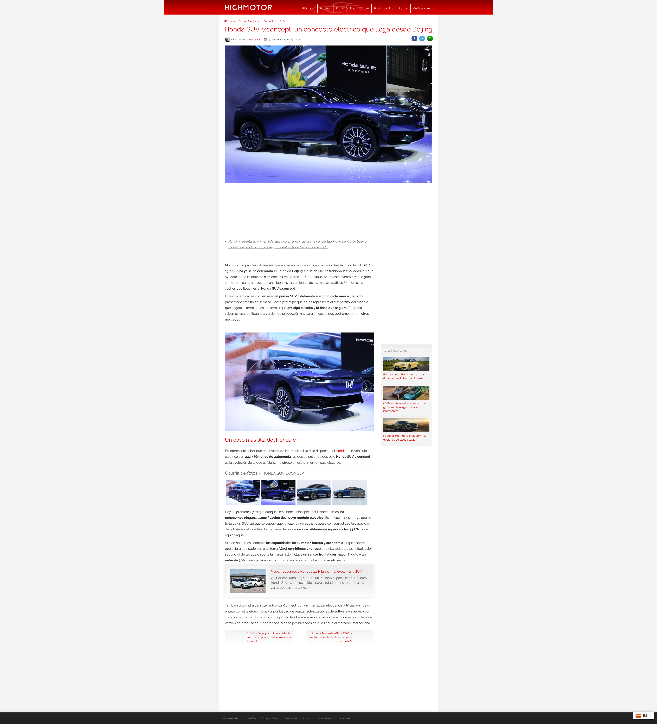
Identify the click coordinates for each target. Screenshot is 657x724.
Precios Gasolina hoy (231, 718)
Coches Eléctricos (249, 21)
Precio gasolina (384, 8)
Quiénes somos (423, 8)
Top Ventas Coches (270, 718)
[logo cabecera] (248, 7)
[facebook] (414, 38)
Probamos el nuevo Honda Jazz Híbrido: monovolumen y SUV (316, 571)
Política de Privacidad (324, 718)
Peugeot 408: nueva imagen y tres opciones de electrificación (404, 437)
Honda (231, 21)
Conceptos (269, 21)
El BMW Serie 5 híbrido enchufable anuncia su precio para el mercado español (269, 637)
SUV (282, 21)
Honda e (342, 451)
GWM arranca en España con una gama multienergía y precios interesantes (404, 407)
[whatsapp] (430, 38)
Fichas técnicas (345, 8)
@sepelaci (256, 39)
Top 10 (364, 8)
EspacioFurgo (291, 718)
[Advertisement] (328, 211)
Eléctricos (308, 8)
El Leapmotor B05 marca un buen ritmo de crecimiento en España (404, 376)
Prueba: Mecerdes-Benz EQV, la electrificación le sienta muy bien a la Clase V (330, 637)
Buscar (403, 8)
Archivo (306, 718)
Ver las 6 (358, 493)
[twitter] (422, 38)
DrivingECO (251, 718)
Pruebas (325, 8)
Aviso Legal (345, 718)
